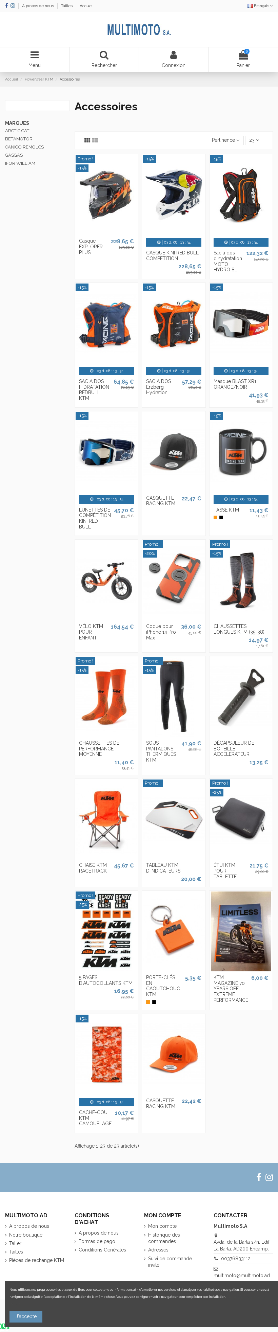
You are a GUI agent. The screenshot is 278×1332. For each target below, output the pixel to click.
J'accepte (26, 1316)
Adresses (158, 1249)
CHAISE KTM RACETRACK (93, 868)
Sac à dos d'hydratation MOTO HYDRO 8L (228, 261)
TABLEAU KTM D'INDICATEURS (163, 868)
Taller (15, 1243)
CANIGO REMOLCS (24, 147)
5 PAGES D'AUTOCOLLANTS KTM (106, 980)
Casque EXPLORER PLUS (91, 246)
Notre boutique (25, 1235)
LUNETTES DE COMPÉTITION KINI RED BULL (95, 518)
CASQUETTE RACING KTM (160, 500)
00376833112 (236, 1258)
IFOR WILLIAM (20, 163)
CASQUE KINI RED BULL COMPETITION (172, 255)
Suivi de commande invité (170, 1262)
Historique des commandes (164, 1238)
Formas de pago (97, 1241)
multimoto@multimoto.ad (242, 1275)
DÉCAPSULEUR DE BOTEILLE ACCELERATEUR (234, 748)
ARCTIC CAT (17, 130)
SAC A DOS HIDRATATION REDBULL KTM (94, 390)
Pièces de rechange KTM (36, 1260)
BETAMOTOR (19, 138)
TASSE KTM (226, 510)
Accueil (87, 5)
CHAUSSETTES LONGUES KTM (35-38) (239, 629)
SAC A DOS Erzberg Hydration (158, 387)
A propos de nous (38, 5)
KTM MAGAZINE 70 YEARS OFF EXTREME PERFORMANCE (231, 989)
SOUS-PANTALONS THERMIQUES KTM (161, 751)
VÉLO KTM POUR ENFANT (91, 632)
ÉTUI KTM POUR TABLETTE (225, 870)
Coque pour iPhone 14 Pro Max (161, 632)
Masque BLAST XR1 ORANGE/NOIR (235, 384)
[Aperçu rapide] (106, 232)
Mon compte (162, 1226)
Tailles (67, 5)
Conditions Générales (102, 1249)
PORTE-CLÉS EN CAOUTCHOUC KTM (163, 986)
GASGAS (14, 155)
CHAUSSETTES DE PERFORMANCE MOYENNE (99, 748)
